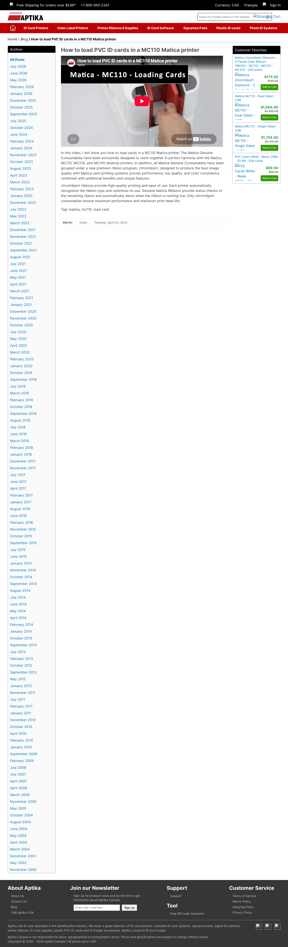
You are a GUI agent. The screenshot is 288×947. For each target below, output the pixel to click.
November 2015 (23, 529)
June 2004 (18, 829)
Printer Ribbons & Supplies (117, 28)
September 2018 (23, 413)
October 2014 (21, 577)
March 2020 (20, 352)
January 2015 (21, 563)
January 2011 (20, 713)
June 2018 (18, 434)
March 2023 (20, 182)
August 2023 (20, 168)
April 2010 (18, 733)
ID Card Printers (36, 28)
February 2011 (21, 706)
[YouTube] (278, 927)
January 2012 (21, 686)
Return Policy (242, 901)
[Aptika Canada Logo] (25, 16)
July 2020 (18, 332)
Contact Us (19, 901)
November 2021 (23, 236)
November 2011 (22, 692)
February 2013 (21, 658)
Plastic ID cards (228, 28)
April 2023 (18, 175)
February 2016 (21, 522)
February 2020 (22, 359)
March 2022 (20, 223)
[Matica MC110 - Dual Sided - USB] (245, 111)
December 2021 (23, 230)
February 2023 (22, 189)
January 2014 (21, 631)
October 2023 (21, 162)
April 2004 (18, 842)
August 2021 (20, 257)
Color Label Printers (72, 28)
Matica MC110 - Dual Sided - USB (255, 98)
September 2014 (23, 584)
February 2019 (21, 400)
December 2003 (23, 856)
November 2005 (23, 801)
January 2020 (21, 366)
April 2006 (18, 788)
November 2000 (23, 869)
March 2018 (19, 441)
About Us (17, 896)
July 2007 (18, 774)
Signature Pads (195, 28)
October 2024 (21, 128)
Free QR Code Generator (187, 913)
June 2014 (18, 604)
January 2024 (21, 148)
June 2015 (18, 556)
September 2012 (23, 672)
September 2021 (23, 250)
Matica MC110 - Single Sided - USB (256, 128)
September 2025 (23, 114)
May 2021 (18, 277)
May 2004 (18, 835)
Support (175, 896)
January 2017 (21, 502)
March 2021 (19, 291)
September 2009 (23, 754)
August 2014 (20, 590)
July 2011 (17, 699)
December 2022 (23, 202)
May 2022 (18, 216)
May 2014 (18, 611)
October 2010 (21, 727)
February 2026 (22, 87)
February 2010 (21, 740)
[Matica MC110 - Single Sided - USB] (245, 142)
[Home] (13, 28)
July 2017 (17, 475)
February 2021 (21, 298)
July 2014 (18, 597)
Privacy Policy (242, 912)
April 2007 (18, 781)
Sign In (275, 5)
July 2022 (18, 209)
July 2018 (18, 427)
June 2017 (18, 481)
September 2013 (23, 645)
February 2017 (21, 495)
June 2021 (18, 270)
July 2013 (18, 652)
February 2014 (21, 624)
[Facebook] (259, 927)
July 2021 (18, 264)
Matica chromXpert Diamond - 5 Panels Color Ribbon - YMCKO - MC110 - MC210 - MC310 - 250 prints (256, 63)
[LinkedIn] (268, 927)
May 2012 (18, 679)
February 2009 (22, 761)
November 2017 (23, 468)
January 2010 (21, 747)
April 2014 (18, 618)
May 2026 (18, 80)
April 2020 (18, 345)
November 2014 (23, 570)
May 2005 (18, 808)
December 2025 (23, 100)
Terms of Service (244, 896)
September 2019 (23, 379)
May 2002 (18, 863)
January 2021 (21, 304)
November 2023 (23, 155)
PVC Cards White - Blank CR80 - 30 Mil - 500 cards (256, 159)
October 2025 (21, 107)
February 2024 (22, 141)
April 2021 (18, 284)
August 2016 (20, 509)
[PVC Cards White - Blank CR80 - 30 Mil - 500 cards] (245, 172)
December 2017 (22, 461)
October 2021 (21, 243)
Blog (24, 39)
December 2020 (23, 311)
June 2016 (18, 515)
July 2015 (18, 550)
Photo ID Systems (263, 28)
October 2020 (21, 325)
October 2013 (21, 638)
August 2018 (20, 420)
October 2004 (21, 815)
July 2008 (18, 767)
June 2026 (18, 73)
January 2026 (21, 93)
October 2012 (21, 665)
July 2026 (18, 66)
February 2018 (21, 447)
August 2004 (20, 822)
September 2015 (23, 543)
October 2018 (21, 407)
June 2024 (18, 134)
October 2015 (21, 536)
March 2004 (20, 849)
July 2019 (18, 386)
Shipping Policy (243, 907)
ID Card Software (160, 28)
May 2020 (18, 339)
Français (251, 5)
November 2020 (23, 318)
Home (12, 39)
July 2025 (18, 121)
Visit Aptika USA (22, 912)
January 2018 (21, 454)
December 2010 (23, 720)
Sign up (129, 907)
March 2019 (19, 393)
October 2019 (21, 373)
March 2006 (20, 795)
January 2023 (21, 196)
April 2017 (18, 488)
